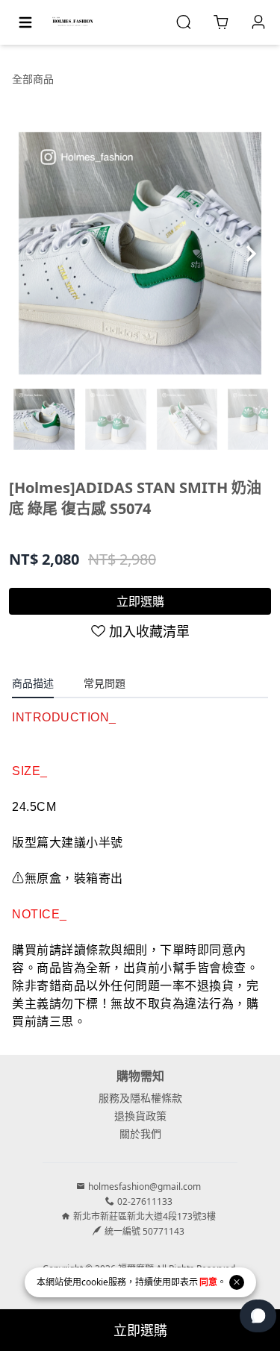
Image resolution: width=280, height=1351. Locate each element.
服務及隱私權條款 (140, 1098)
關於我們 (140, 1133)
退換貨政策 (140, 1116)
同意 (208, 1282)
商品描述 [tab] (33, 683)
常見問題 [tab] (104, 683)
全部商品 (33, 79)
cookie (94, 1282)
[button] (250, 253)
